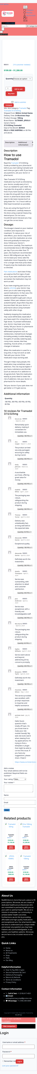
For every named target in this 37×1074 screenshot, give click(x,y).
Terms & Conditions (13, 980)
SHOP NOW (4, 34)
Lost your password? (10, 1066)
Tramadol (23, 108)
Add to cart (18, 89)
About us (9, 950)
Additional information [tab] (23, 143)
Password (7, 1051)
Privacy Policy (11, 982)
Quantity (9, 79)
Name (6, 795)
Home (8, 948)
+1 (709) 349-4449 (24, 1001)
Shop (8, 955)
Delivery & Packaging (14, 975)
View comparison (9, 1026)
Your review (9, 782)
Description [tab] (10, 142)
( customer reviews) (21, 65)
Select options (11, 847)
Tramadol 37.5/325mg (12, 110)
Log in (19, 1061)
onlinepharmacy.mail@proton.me (19, 998)
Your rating (9, 779)
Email (6, 802)
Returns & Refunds (13, 977)
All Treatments (11, 953)
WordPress (18, 1015)
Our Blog (9, 960)
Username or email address (13, 1042)
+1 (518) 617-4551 (24, 993)
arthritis (12, 288)
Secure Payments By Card (15, 972)
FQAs (8, 958)
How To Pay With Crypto (15, 970)
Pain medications (10, 271)
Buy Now (11, 94)
